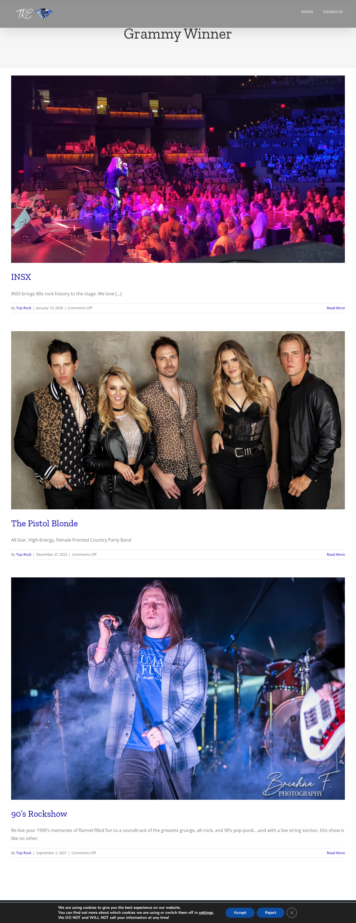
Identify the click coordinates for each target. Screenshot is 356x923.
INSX (21, 276)
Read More (336, 307)
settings (206, 912)
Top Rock (23, 307)
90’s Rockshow (39, 813)
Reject (270, 912)
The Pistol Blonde (44, 523)
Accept (240, 912)
